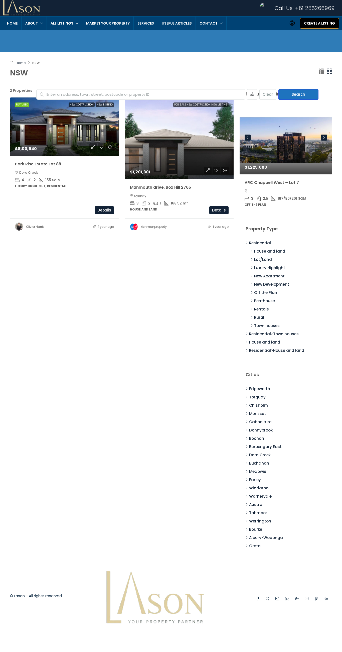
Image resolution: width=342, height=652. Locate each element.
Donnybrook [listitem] (261, 430)
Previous (248, 138)
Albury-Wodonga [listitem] (266, 537)
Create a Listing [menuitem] (319, 23)
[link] (64, 126)
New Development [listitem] (271, 284)
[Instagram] (278, 598)
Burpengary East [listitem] (265, 446)
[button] (321, 71)
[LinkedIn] (288, 598)
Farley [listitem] (255, 479)
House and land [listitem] (269, 251)
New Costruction (82, 104)
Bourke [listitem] (255, 529)
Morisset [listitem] (257, 413)
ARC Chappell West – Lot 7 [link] (272, 182)
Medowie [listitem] (257, 471)
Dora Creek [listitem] (260, 455)
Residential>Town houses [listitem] (274, 334)
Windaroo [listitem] (258, 488)
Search (298, 94)
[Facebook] (259, 598)
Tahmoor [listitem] (258, 512)
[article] (286, 159)
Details (104, 210)
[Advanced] (252, 94)
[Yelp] (327, 598)
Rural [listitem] (259, 317)
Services (145, 23)
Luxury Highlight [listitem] (269, 267)
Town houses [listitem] (267, 325)
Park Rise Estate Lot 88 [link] (38, 164)
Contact (209, 23)
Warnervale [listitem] (260, 496)
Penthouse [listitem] (264, 300)
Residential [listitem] (260, 243)
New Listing (105, 104)
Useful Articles (177, 23)
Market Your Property (108, 23)
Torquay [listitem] (257, 397)
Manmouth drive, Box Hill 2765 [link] (160, 187)
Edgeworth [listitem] (259, 388)
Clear (268, 94)
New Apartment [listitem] (269, 276)
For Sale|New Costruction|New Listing (201, 104)
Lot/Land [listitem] (263, 259)
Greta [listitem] (255, 546)
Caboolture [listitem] (260, 421)
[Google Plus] (298, 598)
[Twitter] (268, 598)
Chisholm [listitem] (258, 405)
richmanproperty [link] (154, 227)
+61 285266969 (315, 8)
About (31, 23)
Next (324, 138)
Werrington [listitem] (260, 521)
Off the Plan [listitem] (265, 292)
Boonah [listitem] (256, 438)
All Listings (62, 23)
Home (12, 23)
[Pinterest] (317, 598)
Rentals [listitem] (261, 309)
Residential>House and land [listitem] (276, 350)
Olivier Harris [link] (35, 227)
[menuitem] (292, 23)
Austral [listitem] (256, 504)
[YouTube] (307, 598)
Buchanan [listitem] (259, 463)
